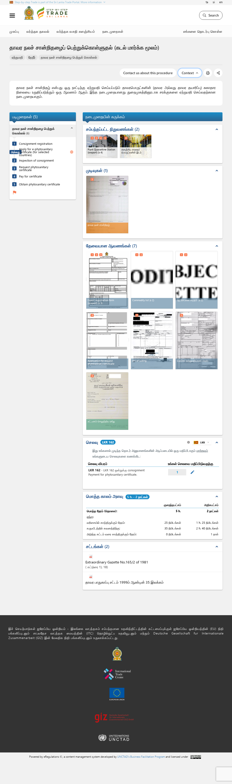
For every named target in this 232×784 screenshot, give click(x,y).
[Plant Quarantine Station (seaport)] (102, 146)
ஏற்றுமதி (17, 57)
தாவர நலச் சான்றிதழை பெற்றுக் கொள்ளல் (69, 57)
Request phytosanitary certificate (33, 168)
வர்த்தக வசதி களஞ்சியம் (76, 31)
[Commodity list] (152, 280)
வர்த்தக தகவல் (38, 31)
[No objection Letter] (196, 280)
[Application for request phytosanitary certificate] (107, 340)
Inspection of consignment (36, 160)
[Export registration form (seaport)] (107, 279)
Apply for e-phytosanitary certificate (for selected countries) (36, 151)
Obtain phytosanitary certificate (39, 184)
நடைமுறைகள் (112, 31)
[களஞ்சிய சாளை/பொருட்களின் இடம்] (135, 146)
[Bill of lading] (152, 340)
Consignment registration (35, 143)
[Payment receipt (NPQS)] (107, 401)
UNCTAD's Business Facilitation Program (141, 756)
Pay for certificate (30, 176)
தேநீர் (31, 57)
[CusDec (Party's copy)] (196, 340)
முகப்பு (14, 31)
